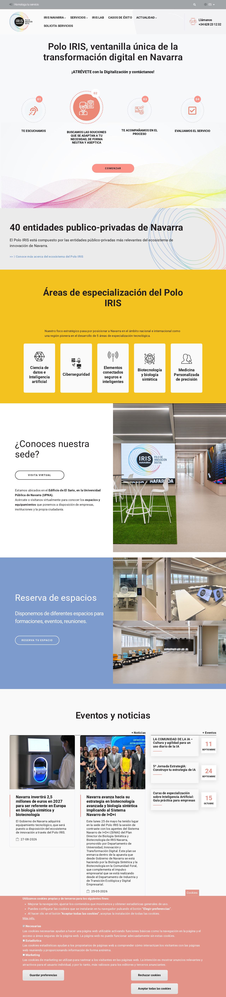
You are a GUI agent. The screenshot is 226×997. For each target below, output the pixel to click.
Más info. (29, 918)
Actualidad (145, 17)
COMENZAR (113, 168)
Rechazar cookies (149, 975)
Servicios (78, 17)
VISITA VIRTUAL (39, 475)
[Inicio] (21, 21)
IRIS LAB (98, 17)
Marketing (33, 955)
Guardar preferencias (43, 975)
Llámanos (205, 20)
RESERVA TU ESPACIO (37, 640)
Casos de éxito (120, 17)
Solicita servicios (58, 26)
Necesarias (33, 926)
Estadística (33, 940)
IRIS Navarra (54, 17)
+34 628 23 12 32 (210, 24)
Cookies (192, 892)
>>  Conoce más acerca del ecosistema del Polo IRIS (46, 256)
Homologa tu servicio (26, 4)
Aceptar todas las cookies (154, 988)
